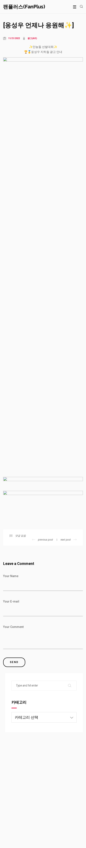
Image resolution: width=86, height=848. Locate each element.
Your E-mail (11, 601)
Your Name (10, 576)
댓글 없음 (20, 535)
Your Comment (13, 627)
